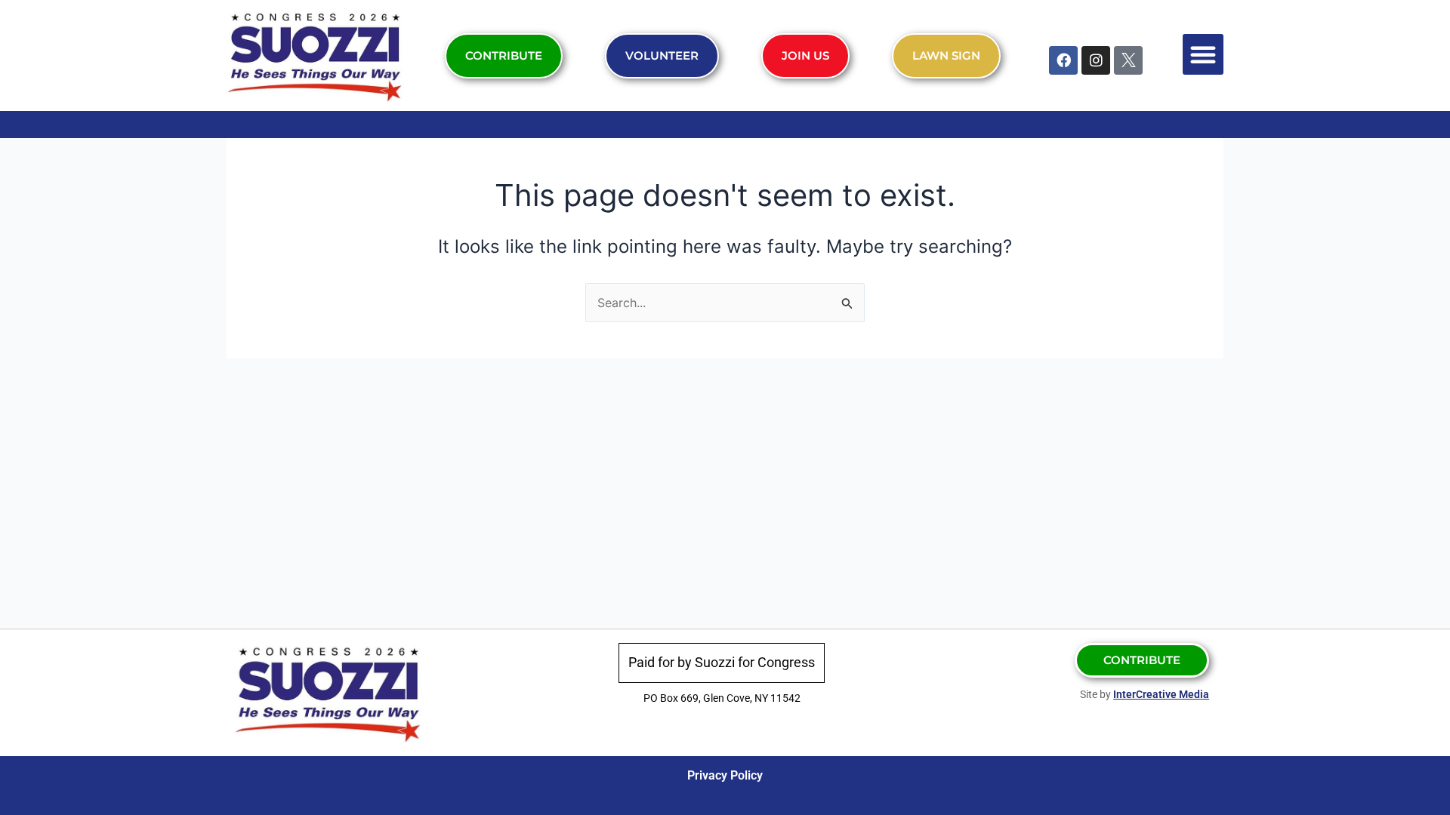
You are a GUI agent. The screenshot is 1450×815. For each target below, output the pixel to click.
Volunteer (662, 55)
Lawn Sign (946, 55)
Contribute (503, 55)
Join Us (805, 55)
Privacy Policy (725, 775)
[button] (1203, 54)
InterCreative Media (1161, 694)
